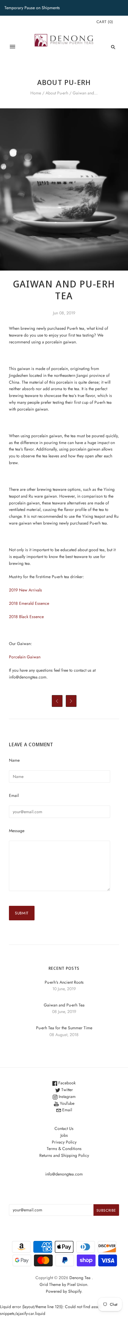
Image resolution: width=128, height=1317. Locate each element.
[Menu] (12, 47)
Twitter (66, 1090)
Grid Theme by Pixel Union (63, 1284)
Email (14, 795)
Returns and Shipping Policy (64, 1155)
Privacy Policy (64, 1142)
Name (14, 760)
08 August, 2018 (64, 1035)
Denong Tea (79, 1278)
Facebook (66, 1083)
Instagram (66, 1096)
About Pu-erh (57, 93)
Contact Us (64, 1128)
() (104, 22)
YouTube (66, 1103)
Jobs (64, 1135)
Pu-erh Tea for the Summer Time (64, 1028)
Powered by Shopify (63, 1291)
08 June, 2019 (64, 1011)
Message (16, 831)
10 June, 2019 (64, 989)
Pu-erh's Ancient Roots (64, 982)
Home (35, 93)
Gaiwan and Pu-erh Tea (64, 1005)
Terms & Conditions (64, 1149)
